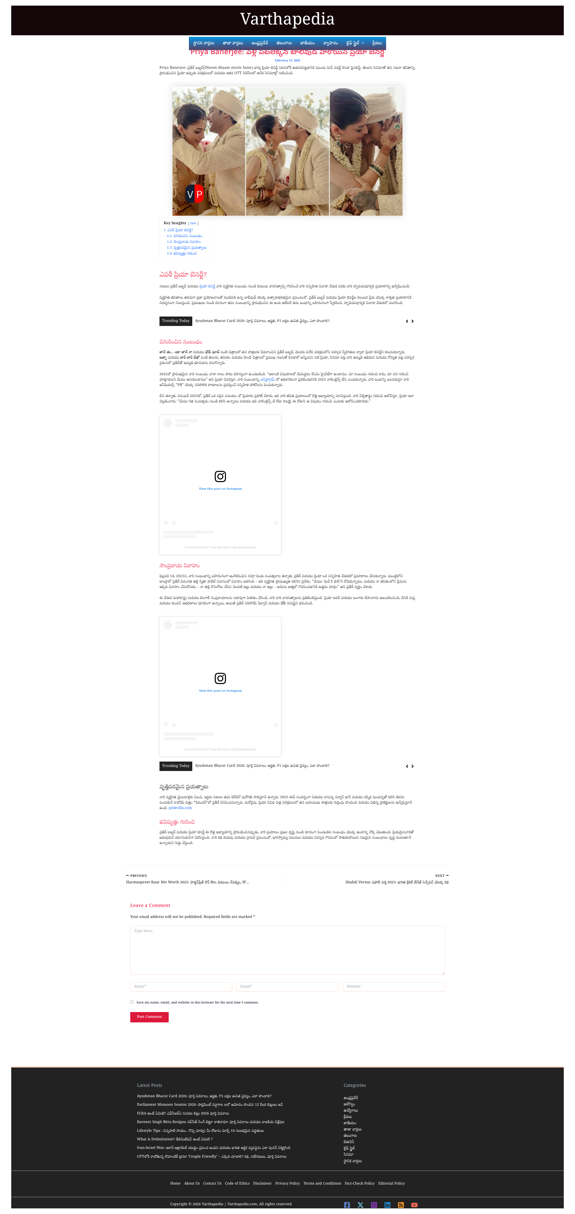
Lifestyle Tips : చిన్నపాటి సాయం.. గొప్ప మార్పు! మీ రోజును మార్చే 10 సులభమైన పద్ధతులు (200, 1131)
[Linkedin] (387, 1205)
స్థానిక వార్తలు (353, 1161)
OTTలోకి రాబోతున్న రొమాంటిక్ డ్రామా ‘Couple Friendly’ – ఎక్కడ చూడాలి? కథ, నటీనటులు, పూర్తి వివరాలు (211, 1156)
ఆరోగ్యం (349, 1104)
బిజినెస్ (349, 1142)
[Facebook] (347, 1205)
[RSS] (401, 1205)
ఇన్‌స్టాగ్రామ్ (268, 379)
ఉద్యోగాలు (351, 1110)
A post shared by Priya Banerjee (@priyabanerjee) (220, 547)
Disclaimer (262, 1183)
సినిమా (349, 1154)
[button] (412, 321)
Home (175, 1183)
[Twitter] (360, 1205)
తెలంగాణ (350, 1136)
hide (193, 224)
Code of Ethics (237, 1183)
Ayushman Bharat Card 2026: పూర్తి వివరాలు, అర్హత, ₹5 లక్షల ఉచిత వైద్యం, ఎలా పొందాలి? (204, 1096)
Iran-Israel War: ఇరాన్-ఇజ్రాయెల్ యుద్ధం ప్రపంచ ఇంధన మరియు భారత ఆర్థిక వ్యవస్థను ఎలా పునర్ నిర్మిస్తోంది (213, 1148)
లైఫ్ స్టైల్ (349, 1148)
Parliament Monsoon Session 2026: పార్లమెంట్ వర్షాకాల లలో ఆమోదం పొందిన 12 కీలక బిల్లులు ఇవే (268, 321)
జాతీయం (350, 1123)
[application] (361, 43)
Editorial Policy (391, 1183)
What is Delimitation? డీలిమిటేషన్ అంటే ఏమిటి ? (174, 1139)
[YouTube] (414, 1205)
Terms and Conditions (322, 1183)
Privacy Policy (287, 1183)
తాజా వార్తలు (353, 1129)
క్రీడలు (348, 1117)
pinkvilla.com (180, 808)
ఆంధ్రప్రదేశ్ (351, 1098)
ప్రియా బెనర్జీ (207, 286)
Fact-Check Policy (360, 1183)
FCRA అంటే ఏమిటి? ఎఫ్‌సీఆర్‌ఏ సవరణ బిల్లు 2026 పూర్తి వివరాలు (183, 1113)
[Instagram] (374, 1205)
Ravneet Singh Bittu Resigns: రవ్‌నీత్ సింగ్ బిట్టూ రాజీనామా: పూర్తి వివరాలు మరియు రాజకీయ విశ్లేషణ (210, 1122)
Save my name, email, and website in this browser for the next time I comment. (198, 1003)
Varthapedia (287, 21)
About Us (192, 1183)
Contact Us (212, 1183)
